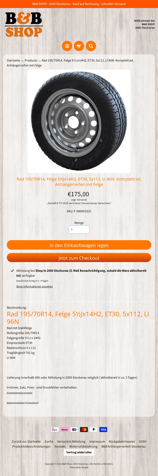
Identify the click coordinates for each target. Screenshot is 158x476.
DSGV (142, 441)
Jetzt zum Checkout (79, 258)
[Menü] (67, 46)
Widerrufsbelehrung (83, 446)
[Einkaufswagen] (79, 46)
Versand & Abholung (71, 441)
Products (31, 60)
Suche (49, 441)
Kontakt (60, 446)
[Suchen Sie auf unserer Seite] (91, 46)
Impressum (97, 441)
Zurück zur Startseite (26, 441)
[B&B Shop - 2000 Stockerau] (23, 24)
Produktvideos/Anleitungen (31, 446)
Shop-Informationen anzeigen (34, 287)
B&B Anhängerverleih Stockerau (123, 446)
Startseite (13, 60)
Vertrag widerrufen (79, 452)
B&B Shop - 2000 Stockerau (75, 463)
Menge (79, 223)
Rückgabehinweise (122, 441)
